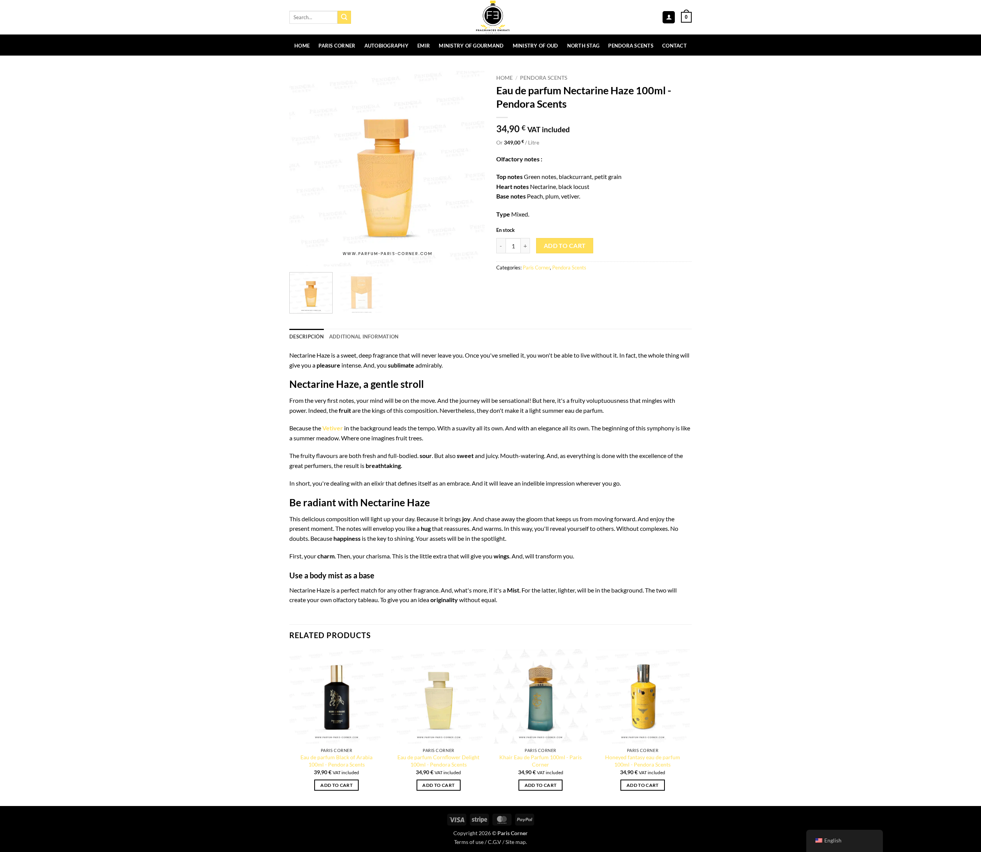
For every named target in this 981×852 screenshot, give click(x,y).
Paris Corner (336, 46)
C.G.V (494, 842)
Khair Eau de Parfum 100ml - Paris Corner (540, 761)
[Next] (471, 168)
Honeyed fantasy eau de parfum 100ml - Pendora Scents (642, 761)
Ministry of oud (535, 46)
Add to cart (565, 245)
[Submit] (344, 17)
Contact (674, 46)
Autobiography (386, 46)
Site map (515, 842)
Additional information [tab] (364, 336)
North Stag (583, 46)
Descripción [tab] (306, 336)
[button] (669, 17)
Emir (423, 46)
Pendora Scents (630, 46)
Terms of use (469, 842)
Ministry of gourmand (471, 46)
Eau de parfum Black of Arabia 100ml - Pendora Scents (336, 761)
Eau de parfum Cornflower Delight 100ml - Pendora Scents (438, 761)
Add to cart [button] (336, 785)
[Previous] (303, 168)
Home (302, 46)
